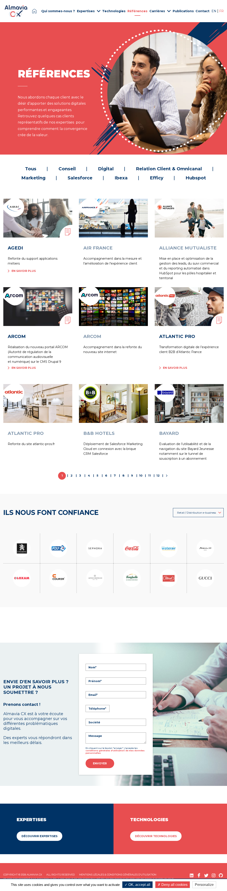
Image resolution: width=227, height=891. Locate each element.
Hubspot (196, 178)
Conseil (67, 168)
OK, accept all (138, 885)
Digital (106, 168)
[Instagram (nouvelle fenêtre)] (213, 875)
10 (141, 475)
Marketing (33, 178)
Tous (30, 168)
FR (221, 11)
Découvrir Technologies (156, 836)
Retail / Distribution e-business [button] (196, 512)
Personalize (204, 885)
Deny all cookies (174, 885)
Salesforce (80, 178)
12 (158, 475)
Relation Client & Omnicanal (169, 168)
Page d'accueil (34, 11)
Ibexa (121, 178)
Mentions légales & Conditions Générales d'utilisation (117, 874)
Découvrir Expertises (39, 836)
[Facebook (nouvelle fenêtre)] (199, 875)
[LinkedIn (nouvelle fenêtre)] (191, 875)
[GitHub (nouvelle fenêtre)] (221, 875)
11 (149, 475)
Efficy (156, 178)
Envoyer (100, 763)
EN (214, 11)
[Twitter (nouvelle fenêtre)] (206, 875)
